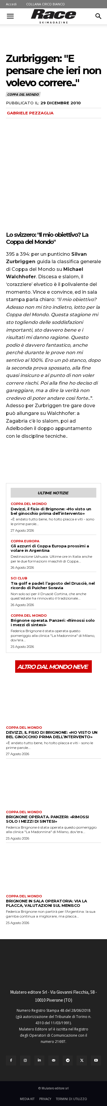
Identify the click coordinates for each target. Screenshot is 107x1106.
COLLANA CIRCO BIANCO (45, 4)
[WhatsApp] (53, 461)
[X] (26, 461)
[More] (67, 461)
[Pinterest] (39, 461)
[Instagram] (25, 1061)
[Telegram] (68, 1061)
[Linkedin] (39, 1061)
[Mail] (53, 1061)
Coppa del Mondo (23, 94)
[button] (10, 16)
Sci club (19, 578)
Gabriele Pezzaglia (30, 113)
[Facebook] (12, 461)
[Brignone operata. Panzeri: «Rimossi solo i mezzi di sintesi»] (53, 783)
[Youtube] (96, 1061)
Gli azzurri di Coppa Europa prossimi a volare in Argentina (50, 548)
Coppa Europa (25, 541)
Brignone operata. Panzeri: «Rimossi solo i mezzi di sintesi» (53, 622)
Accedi (11, 4)
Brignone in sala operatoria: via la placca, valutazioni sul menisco (46, 903)
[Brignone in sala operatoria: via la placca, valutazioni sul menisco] (53, 867)
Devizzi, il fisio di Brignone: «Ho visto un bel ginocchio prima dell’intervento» (51, 511)
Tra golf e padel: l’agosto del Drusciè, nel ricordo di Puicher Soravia (53, 585)
